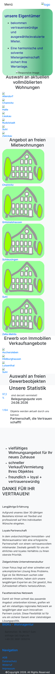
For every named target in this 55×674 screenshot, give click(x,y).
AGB (4, 657)
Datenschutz (9, 661)
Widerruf (7, 664)
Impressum (8, 668)
